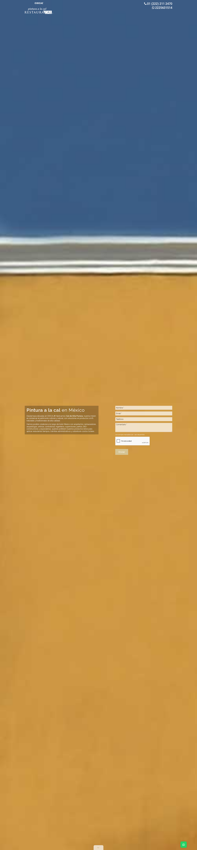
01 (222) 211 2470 (159, 4)
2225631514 (163, 8)
